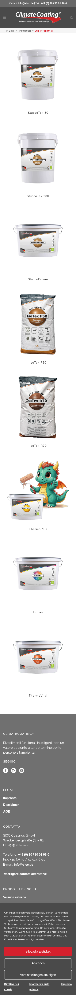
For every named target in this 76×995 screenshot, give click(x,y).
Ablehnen (38, 963)
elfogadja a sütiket (38, 951)
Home (10, 30)
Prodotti (25, 30)
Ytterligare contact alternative (25, 874)
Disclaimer (11, 804)
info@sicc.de (26, 3)
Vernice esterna (14, 897)
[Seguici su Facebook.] (5, 771)
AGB (6, 811)
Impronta (66, 984)
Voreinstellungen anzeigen (38, 975)
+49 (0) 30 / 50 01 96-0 (54, 3)
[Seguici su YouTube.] (21, 771)
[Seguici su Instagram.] (13, 771)
